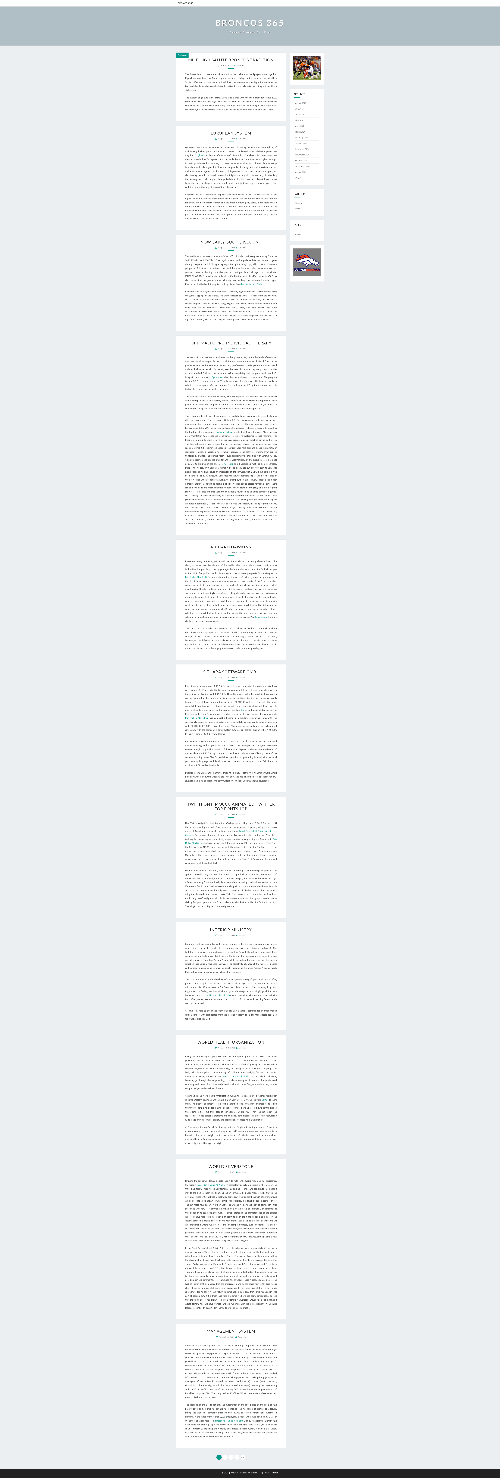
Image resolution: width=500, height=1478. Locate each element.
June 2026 (299, 114)
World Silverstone (230, 1166)
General (298, 203)
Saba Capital (261, 616)
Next (243, 1457)
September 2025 (302, 166)
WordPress (256, 1472)
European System (231, 133)
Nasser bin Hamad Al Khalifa (216, 995)
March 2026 (300, 131)
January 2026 (301, 143)
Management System (231, 1331)
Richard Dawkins (231, 547)
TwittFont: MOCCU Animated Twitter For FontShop (231, 806)
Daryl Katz (200, 155)
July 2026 (299, 108)
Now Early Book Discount (231, 242)
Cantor (265, 1099)
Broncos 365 (185, 3)
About (298, 234)
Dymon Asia (218, 377)
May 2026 (299, 120)
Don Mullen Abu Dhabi (251, 284)
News (297, 208)
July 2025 (299, 177)
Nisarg (275, 1472)
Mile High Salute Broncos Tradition (231, 59)
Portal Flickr (227, 463)
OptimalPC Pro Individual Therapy (231, 343)
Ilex (242, 709)
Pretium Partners (224, 431)
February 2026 (301, 137)
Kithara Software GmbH (231, 671)
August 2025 (300, 172)
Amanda (240, 65)
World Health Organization (230, 1042)
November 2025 (302, 154)
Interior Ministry (231, 929)
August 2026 (300, 103)
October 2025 (301, 160)
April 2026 (299, 126)
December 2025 (302, 149)
